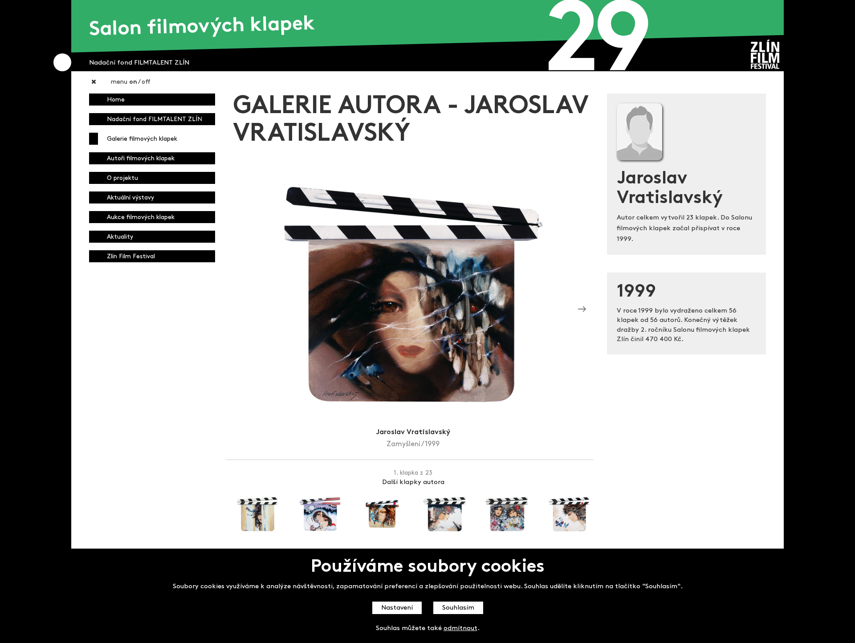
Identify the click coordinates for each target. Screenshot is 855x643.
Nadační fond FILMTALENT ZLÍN (154, 119)
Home (116, 100)
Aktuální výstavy (130, 198)
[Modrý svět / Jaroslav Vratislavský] (582, 309)
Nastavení (397, 608)
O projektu (122, 178)
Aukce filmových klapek (141, 217)
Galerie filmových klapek (142, 139)
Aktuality (120, 237)
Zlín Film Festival (131, 256)
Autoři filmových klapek (141, 158)
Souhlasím (458, 608)
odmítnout (460, 628)
